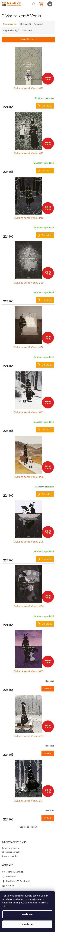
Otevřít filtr (28, 39)
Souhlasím (27, 924)
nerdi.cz (10, 885)
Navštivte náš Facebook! (18, 881)
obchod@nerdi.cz (14, 871)
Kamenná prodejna (10, 848)
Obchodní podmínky (11, 852)
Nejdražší (38, 24)
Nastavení (27, 914)
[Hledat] (33, 4)
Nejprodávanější (11, 30)
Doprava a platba (10, 856)
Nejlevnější (25, 24)
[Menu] (50, 4)
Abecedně (27, 30)
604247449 (11, 876)
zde (4, 906)
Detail (47, 688)
